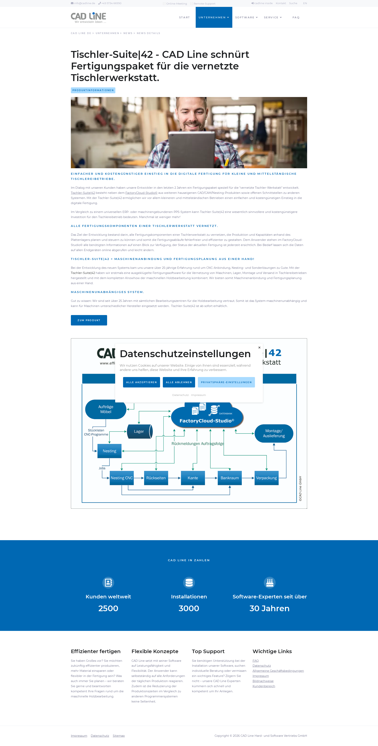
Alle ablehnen (179, 382)
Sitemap (119, 736)
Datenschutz (262, 665)
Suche (293, 3)
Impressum (261, 676)
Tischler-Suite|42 (83, 193)
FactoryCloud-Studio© (141, 193)
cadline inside (263, 3)
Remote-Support (204, 3)
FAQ (256, 661)
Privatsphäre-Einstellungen (226, 382)
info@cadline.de (84, 3)
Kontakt (281, 3)
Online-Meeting (176, 3)
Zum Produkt (89, 320)
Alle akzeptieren (141, 382)
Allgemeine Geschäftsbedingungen (278, 671)
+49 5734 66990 (111, 3)
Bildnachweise (263, 681)
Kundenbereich (264, 686)
